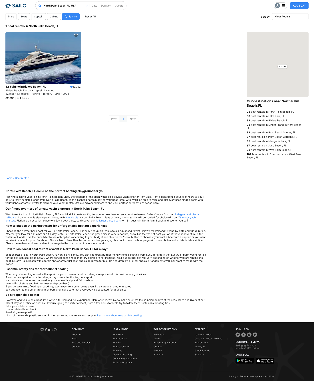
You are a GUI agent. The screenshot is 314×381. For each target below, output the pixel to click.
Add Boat (299, 5)
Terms (243, 376)
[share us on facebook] (243, 334)
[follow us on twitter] (238, 334)
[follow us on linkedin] (255, 334)
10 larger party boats (108, 220)
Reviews (117, 350)
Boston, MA (201, 342)
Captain (38, 16)
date (94, 5)
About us (77, 334)
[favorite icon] (76, 36)
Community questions (125, 358)
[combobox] (66, 5)
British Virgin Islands (165, 342)
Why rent (118, 334)
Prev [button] (114, 118)
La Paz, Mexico (203, 334)
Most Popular (283, 16)
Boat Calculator (121, 346)
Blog (74, 338)
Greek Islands (202, 350)
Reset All (90, 16)
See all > (158, 354)
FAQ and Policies (81, 342)
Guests (119, 5)
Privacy (232, 376)
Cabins (54, 16)
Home (8, 178)
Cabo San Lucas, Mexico (208, 338)
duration (106, 5)
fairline (73, 16)
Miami (157, 338)
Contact (76, 346)
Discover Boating (122, 354)
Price (11, 16)
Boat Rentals (120, 338)
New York (159, 334)
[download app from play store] (245, 361)
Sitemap (253, 376)
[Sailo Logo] (15, 5)
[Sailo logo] (54, 330)
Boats (24, 16)
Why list (117, 342)
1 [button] (123, 118)
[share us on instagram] (249, 334)
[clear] (87, 5)
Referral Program (122, 362)
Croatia (158, 346)
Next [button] (133, 118)
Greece (158, 350)
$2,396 (282, 66)
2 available (71, 217)
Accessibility (267, 376)
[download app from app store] (265, 361)
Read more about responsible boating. (119, 315)
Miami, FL (200, 346)
